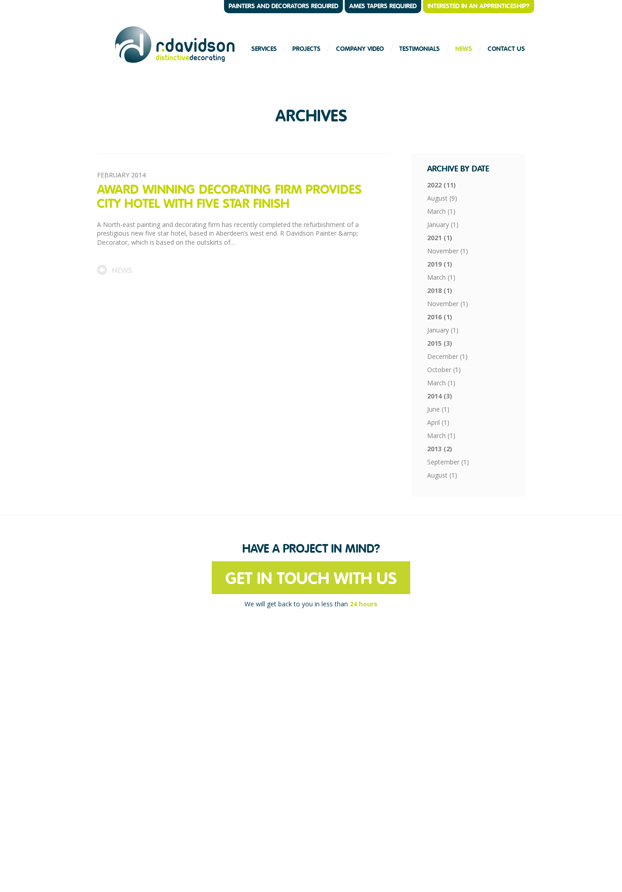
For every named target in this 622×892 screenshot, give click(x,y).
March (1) (441, 211)
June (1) (438, 409)
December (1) (447, 356)
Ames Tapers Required (383, 6)
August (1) (442, 475)
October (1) (444, 369)
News (463, 48)
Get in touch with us (311, 578)
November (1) (447, 251)
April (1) (438, 422)
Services (264, 48)
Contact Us (506, 48)
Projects (306, 48)
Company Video (360, 48)
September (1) (448, 462)
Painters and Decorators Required (283, 6)
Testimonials (419, 48)
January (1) (443, 224)
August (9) (442, 198)
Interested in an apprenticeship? (479, 6)
